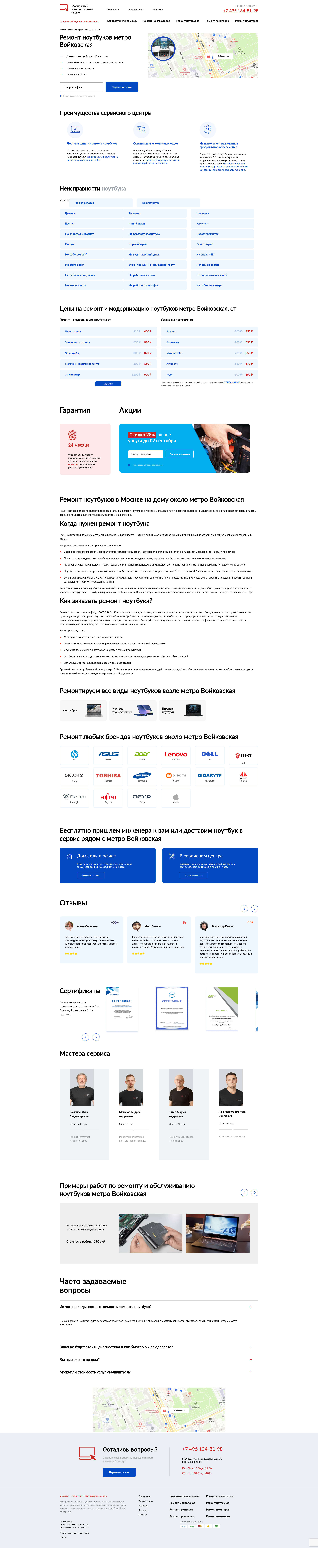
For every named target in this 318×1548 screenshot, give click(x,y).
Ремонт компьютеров (219, 1496)
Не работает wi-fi (76, 254)
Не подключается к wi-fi (211, 275)
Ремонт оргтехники (182, 1516)
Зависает (202, 223)
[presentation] (244, 908)
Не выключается (75, 285)
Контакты (158, 9)
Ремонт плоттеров (217, 1509)
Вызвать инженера (90, 875)
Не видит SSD (205, 254)
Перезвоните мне (122, 87)
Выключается (150, 202)
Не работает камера (209, 285)
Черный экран (138, 244)
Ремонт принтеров (181, 1509)
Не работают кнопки (142, 275)
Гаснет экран (204, 244)
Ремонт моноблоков (182, 1502)
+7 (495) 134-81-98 (231, 382)
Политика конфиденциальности (74, 1533)
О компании (113, 9)
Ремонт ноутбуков (217, 1502)
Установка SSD (72, 353)
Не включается (84, 202)
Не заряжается (74, 264)
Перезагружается (207, 233)
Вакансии (143, 1505)
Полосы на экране (207, 264)
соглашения (89, 96)
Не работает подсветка (80, 275)
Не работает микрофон (143, 285)
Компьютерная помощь (184, 1496)
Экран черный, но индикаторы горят (152, 264)
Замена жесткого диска (77, 342)
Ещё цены (108, 383)
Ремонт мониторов (218, 1516)
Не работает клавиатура (144, 233)
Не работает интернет (79, 233)
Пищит (69, 244)
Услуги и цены (136, 9)
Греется (70, 213)
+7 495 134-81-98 (240, 10)
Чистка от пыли (73, 331)
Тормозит (135, 213)
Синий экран (137, 223)
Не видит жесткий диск (144, 254)
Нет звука (202, 213)
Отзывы (143, 1514)
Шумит (70, 223)
